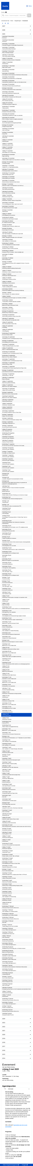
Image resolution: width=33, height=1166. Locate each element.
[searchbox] (14, 15)
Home (11, 20)
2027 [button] (3, 26)
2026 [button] (3, 30)
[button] (29, 15)
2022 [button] (3, 1026)
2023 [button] (3, 1022)
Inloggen (24, 1164)
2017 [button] (3, 1046)
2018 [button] (3, 1042)
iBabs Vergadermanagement (10, 1164)
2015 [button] (3, 1054)
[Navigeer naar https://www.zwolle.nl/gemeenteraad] (5, 6)
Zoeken (3, 12)
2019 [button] (3, 1038)
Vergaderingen (17, 20)
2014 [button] (3, 1058)
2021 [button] (3, 1030)
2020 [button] (3, 1034)
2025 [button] (3, 34)
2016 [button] (3, 1050)
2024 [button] (3, 1018)
